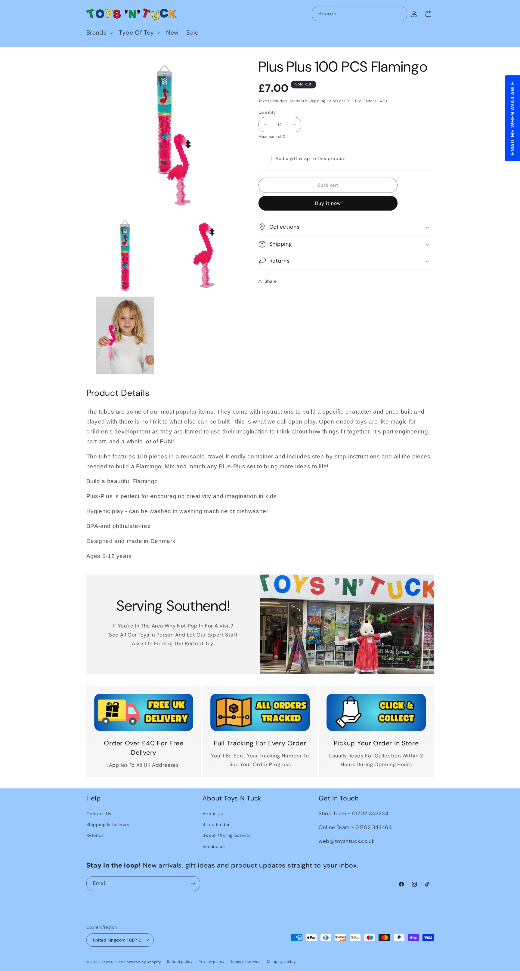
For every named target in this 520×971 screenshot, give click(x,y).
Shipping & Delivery (108, 824)
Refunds (95, 835)
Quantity (267, 112)
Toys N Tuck (112, 962)
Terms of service (246, 962)
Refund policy (180, 962)
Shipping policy (281, 962)
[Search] (400, 14)
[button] (98, 33)
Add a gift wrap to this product (310, 159)
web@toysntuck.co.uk (346, 841)
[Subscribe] (193, 883)
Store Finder (216, 824)
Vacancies (214, 846)
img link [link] (143, 698)
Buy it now (328, 203)
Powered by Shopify (142, 962)
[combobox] (359, 14)
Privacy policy (211, 962)
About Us (213, 813)
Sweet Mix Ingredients (227, 835)
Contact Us (98, 813)
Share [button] (271, 281)
